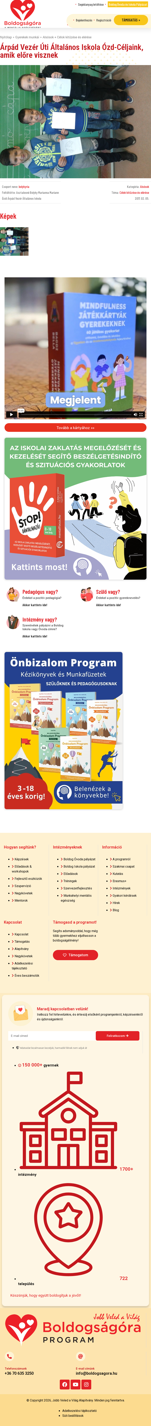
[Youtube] (75, 1384)
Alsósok (144, 186)
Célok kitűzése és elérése (134, 192)
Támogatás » (131, 20)
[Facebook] (65, 1384)
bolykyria (24, 186)
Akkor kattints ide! (34, 605)
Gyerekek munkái (27, 37)
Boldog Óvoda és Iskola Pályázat (128, 4)
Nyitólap (6, 37)
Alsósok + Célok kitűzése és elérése (67, 37)
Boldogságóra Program (22, 14)
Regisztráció (103, 20)
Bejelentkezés (84, 20)
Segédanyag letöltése (91, 4)
